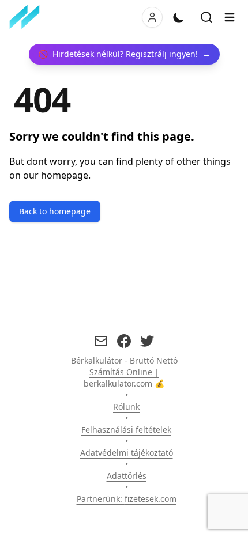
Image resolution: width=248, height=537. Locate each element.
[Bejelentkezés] (152, 17)
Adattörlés (126, 475)
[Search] (206, 17)
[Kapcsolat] (101, 341)
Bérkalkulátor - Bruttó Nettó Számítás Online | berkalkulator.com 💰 (124, 372)
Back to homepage (55, 211)
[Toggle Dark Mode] (179, 17)
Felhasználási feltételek (126, 429)
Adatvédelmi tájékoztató (126, 452)
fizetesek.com (150, 498)
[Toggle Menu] (229, 17)
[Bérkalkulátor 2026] (27, 17)
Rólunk (126, 406)
